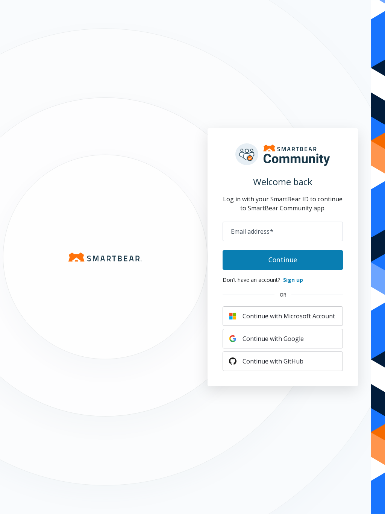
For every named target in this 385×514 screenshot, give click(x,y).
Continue (282, 259)
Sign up (293, 279)
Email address (252, 231)
